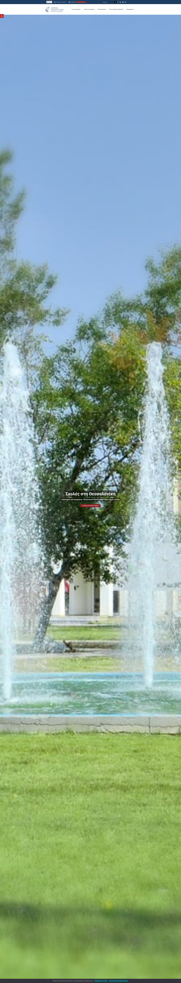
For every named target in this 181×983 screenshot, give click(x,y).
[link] (2, 16)
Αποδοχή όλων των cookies (101, 980)
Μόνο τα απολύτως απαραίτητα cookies (118, 980)
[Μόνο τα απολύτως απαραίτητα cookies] (179, 981)
